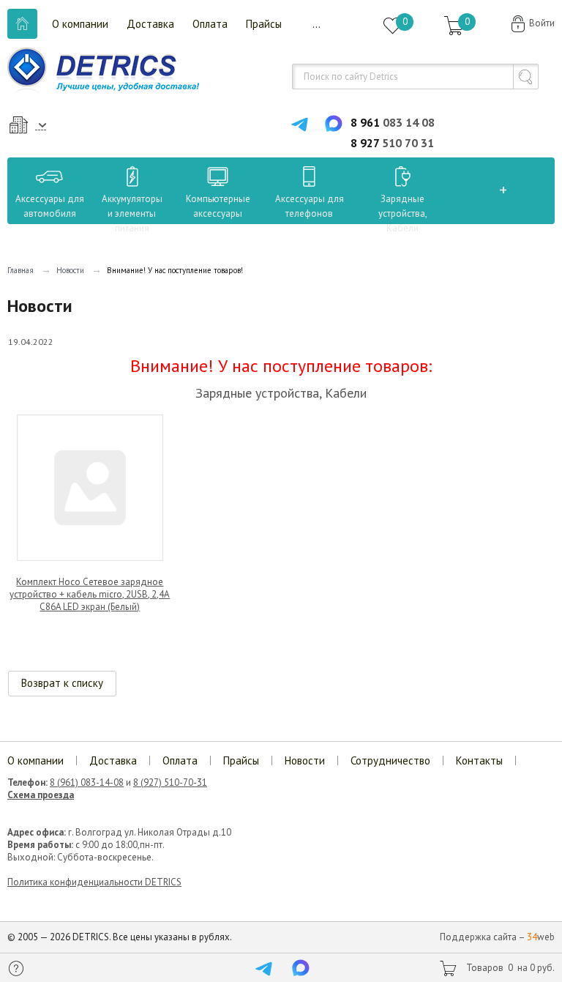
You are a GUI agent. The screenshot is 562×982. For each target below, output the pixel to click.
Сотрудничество (390, 760)
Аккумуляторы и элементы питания (132, 213)
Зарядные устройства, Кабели (402, 213)
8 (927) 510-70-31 (170, 782)
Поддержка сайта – (497, 937)
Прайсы (264, 24)
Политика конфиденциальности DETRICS (94, 882)
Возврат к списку (62, 683)
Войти (542, 23)
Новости (70, 270)
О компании (80, 24)
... (316, 24)
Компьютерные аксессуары (218, 206)
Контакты (479, 760)
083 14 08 (393, 122)
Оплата (210, 24)
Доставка (150, 24)
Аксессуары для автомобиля (49, 206)
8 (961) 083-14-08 (87, 782)
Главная (20, 270)
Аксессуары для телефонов (309, 206)
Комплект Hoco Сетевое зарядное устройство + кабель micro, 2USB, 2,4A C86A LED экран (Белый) (90, 594)
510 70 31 (392, 142)
